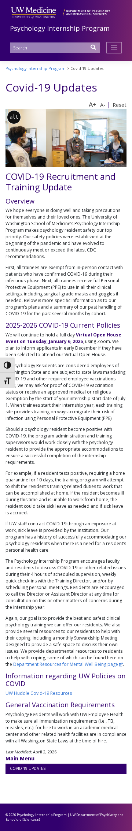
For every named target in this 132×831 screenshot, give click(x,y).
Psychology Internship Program (60, 28)
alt (14, 117)
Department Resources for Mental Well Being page (65, 664)
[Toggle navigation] (114, 48)
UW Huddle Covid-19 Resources (39, 693)
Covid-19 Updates (27, 768)
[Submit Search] (93, 50)
